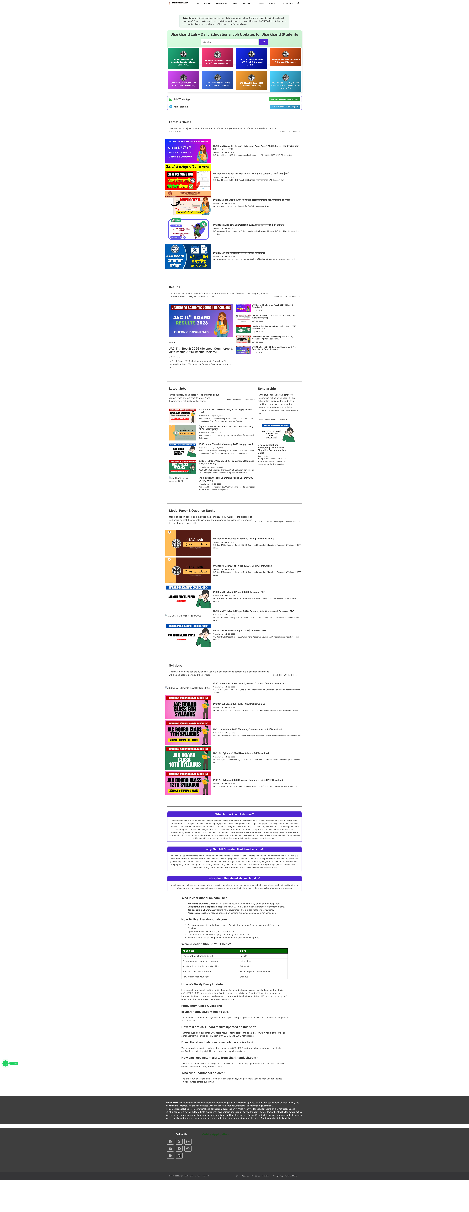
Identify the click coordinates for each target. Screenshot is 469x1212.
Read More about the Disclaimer (276, 1118)
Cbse (261, 3)
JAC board (246, 3)
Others (271, 3)
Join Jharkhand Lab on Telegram (285, 107)
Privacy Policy (278, 1176)
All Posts (207, 3)
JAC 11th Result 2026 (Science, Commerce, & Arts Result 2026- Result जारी (285, 85)
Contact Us (287, 3)
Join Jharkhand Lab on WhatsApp (284, 99)
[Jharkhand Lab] (177, 3)
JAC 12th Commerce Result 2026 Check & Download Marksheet (252, 62)
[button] (298, 3)
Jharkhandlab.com (186, 1176)
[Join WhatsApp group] (5, 1063)
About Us (245, 1176)
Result (234, 3)
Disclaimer (266, 1176)
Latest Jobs (221, 3)
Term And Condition (292, 1176)
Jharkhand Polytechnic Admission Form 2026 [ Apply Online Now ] (183, 62)
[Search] (263, 42)
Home (196, 3)
